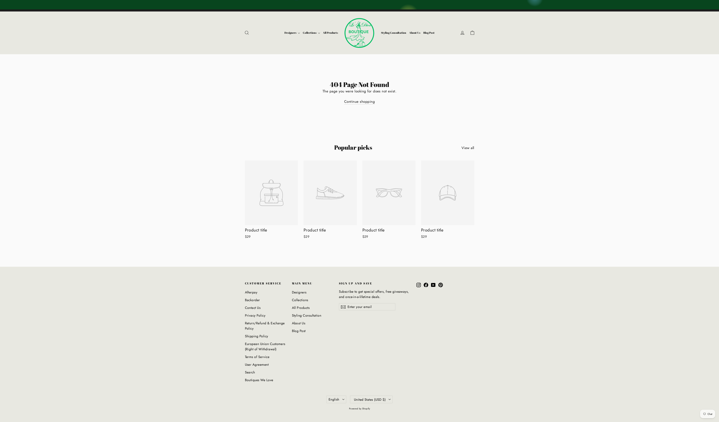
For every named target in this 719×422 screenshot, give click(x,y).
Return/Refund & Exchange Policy (265, 326)
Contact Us (253, 307)
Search (250, 372)
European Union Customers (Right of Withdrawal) (265, 346)
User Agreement (257, 364)
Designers (290, 32)
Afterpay (251, 292)
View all (467, 147)
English (334, 399)
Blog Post (429, 32)
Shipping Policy (256, 336)
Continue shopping (359, 101)
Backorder (252, 300)
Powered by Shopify (359, 408)
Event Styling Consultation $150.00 (602, 4)
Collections (310, 32)
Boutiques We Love (259, 380)
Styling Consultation (393, 32)
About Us (414, 32)
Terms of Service (257, 356)
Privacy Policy (255, 315)
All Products (330, 32)
